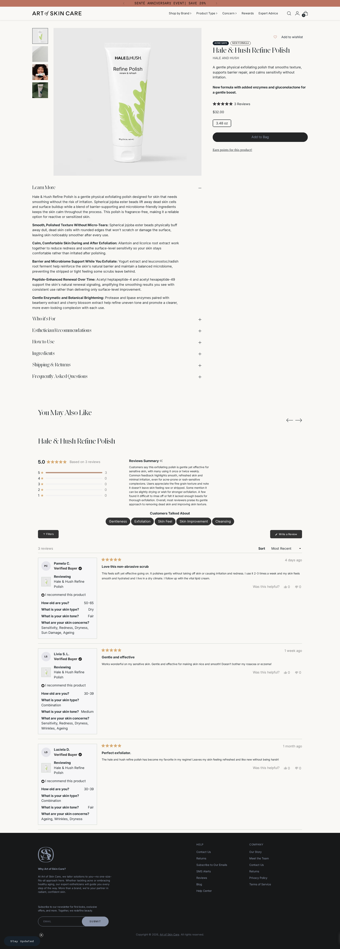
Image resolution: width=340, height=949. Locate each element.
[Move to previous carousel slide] (289, 420)
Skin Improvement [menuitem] (194, 521)
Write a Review (290, 535)
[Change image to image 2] (40, 54)
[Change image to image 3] (40, 72)
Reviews (201, 877)
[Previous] (123, 3)
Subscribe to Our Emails (211, 864)
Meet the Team (259, 858)
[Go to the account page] (297, 13)
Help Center (204, 890)
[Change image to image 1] (40, 36)
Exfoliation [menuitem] (142, 521)
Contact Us (203, 851)
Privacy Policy (258, 877)
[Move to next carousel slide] (298, 420)
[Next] (216, 3)
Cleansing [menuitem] (223, 521)
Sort (262, 548)
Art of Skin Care (169, 934)
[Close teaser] (41, 935)
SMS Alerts (203, 871)
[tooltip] (161, 460)
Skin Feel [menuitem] (165, 521)
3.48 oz (222, 123)
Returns (201, 858)
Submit (95, 921)
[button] (260, 104)
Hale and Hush (226, 58)
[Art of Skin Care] (56, 13)
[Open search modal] (289, 13)
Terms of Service (260, 884)
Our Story (255, 851)
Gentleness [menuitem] (118, 521)
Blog (199, 884)
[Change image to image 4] (40, 90)
